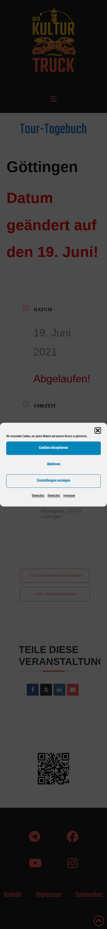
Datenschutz (38, 495)
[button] (98, 430)
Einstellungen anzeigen (53, 480)
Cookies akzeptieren (53, 448)
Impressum (69, 495)
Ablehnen (53, 464)
